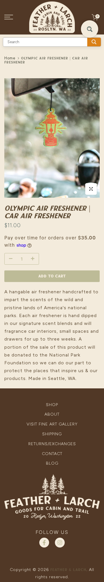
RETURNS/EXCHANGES (52, 443)
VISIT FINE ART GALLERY (52, 424)
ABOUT (52, 414)
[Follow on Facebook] (44, 543)
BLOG (52, 463)
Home (9, 58)
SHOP (52, 404)
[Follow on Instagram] (60, 543)
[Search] (94, 42)
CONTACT (52, 453)
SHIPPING (52, 434)
